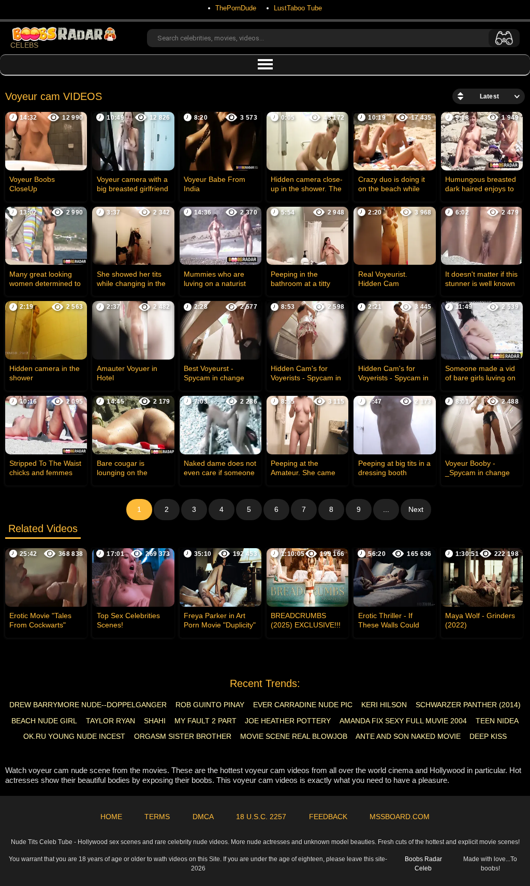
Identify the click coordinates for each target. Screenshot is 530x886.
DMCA (203, 816)
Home (111, 816)
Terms (157, 816)
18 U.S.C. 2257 (261, 816)
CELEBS (24, 45)
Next (415, 509)
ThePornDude (235, 8)
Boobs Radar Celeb (423, 863)
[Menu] (265, 65)
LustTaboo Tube (298, 8)
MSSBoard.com (400, 816)
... (386, 509)
